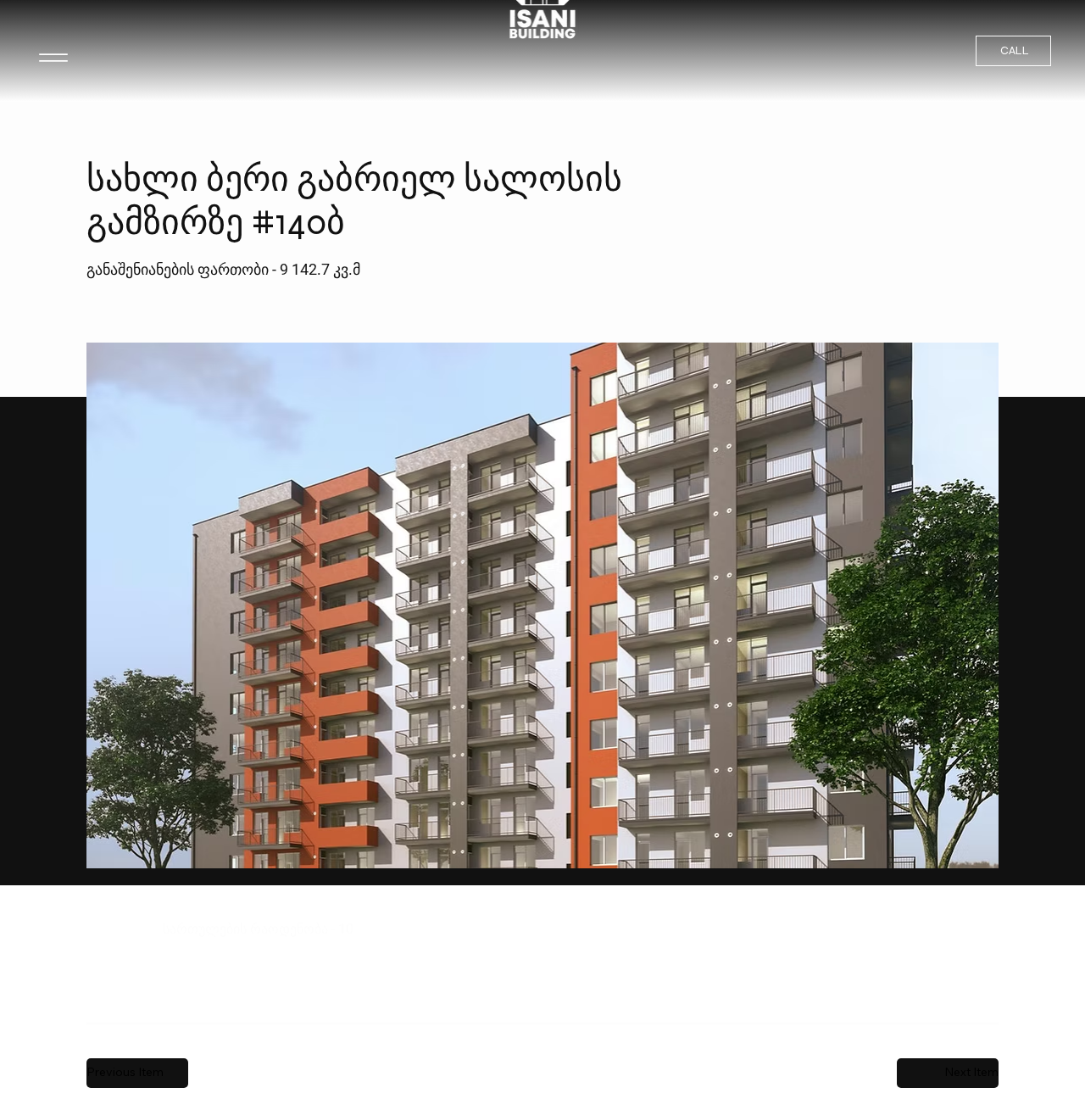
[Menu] (53, 57)
